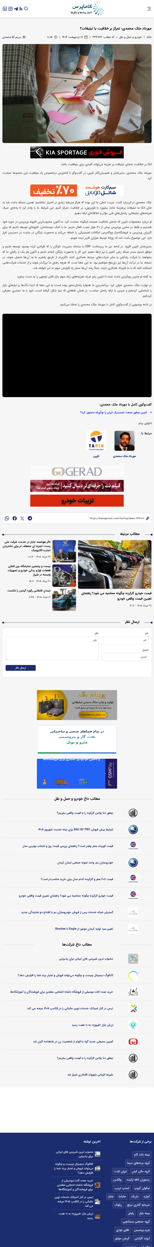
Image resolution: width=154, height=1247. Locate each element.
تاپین (96, 456)
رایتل (131, 1213)
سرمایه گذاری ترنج (138, 1205)
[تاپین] (96, 441)
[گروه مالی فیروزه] (133, 1025)
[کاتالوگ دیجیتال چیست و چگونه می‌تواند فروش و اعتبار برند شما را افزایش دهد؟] (97, 1168)
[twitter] (22, 518)
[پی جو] (133, 959)
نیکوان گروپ (142, 1188)
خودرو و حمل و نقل (130, 37)
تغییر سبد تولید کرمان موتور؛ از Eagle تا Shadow (84, 929)
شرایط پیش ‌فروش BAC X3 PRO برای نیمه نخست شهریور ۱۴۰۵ (75, 829)
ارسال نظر (20, 668)
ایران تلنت (120, 1171)
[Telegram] (16, 8)
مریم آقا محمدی (11, 37)
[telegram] (30, 518)
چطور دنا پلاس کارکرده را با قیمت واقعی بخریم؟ (85, 813)
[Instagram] (10, 8)
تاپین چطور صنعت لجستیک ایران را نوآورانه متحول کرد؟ (113, 412)
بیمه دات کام (142, 1154)
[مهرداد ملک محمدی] (124, 441)
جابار (110, 1196)
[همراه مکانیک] (133, 846)
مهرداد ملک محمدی (124, 456)
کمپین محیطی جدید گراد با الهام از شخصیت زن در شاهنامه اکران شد (73, 1041)
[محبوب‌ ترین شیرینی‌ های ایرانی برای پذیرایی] (97, 1154)
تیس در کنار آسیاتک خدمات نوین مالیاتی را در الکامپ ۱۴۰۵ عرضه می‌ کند (70, 1008)
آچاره (147, 1196)
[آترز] (133, 975)
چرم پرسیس (142, 1230)
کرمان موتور (122, 1238)
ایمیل (145, 650)
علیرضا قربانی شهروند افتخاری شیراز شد (90, 1074)
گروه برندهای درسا (138, 1163)
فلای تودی (122, 1230)
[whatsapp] (7, 518)
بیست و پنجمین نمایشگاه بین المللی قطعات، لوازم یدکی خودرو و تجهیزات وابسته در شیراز (29, 570)
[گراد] (133, 1042)
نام (146, 633)
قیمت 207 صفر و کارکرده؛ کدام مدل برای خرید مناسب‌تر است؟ (77, 879)
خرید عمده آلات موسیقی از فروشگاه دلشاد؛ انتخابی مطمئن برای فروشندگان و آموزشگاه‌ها (61, 992)
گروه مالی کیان (141, 1171)
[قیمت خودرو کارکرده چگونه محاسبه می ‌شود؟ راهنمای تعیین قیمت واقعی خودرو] (115, 564)
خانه (149, 37)
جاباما (122, 1196)
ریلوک (118, 1205)
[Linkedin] (4, 8)
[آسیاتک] (133, 1008)
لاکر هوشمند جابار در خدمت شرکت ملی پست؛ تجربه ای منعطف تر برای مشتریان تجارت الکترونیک (27, 546)
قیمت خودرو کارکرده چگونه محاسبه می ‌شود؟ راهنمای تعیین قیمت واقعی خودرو (66, 896)
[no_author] (133, 813)
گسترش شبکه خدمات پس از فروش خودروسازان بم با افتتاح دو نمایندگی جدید (67, 912)
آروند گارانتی (142, 1238)
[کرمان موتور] (133, 912)
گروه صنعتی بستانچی (136, 1221)
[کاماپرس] (87, 8)
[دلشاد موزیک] (133, 992)
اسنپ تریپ (121, 1188)
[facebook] (14, 518)
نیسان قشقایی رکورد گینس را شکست (29, 590)
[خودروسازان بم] (133, 830)
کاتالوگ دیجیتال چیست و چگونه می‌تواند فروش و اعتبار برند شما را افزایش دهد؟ (65, 975)
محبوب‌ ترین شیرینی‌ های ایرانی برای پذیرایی (86, 959)
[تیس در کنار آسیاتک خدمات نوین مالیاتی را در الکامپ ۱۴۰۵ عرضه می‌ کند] (97, 1202)
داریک (134, 1196)
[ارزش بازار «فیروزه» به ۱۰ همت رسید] (97, 1216)
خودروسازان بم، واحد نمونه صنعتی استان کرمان (85, 862)
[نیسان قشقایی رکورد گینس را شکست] (64, 600)
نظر (96, 633)
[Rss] (20, 8)
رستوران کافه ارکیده (138, 1179)
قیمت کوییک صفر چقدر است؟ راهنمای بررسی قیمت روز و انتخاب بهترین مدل (67, 846)
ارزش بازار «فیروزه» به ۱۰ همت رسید (92, 1025)
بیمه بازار (144, 1213)
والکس (117, 1179)
